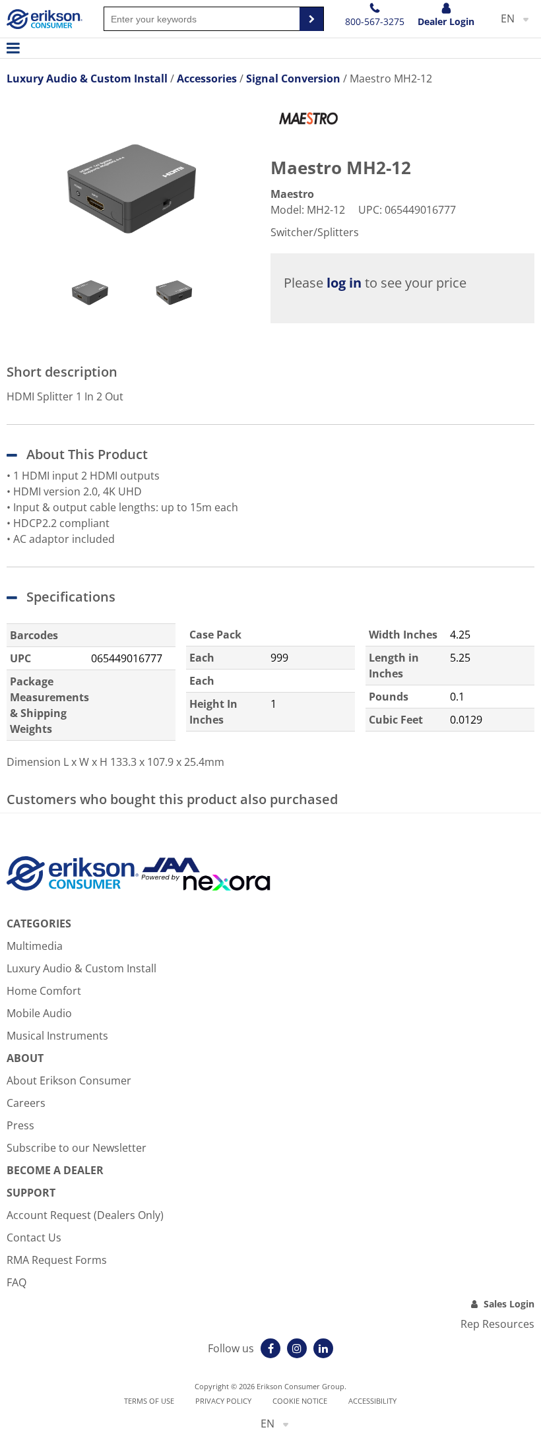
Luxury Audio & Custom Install (81, 968)
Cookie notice (299, 1401)
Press (20, 1125)
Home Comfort (44, 991)
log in (344, 283)
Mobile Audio (39, 1013)
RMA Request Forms (57, 1260)
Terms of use (149, 1401)
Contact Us (34, 1237)
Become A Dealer (55, 1170)
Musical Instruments (57, 1035)
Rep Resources (497, 1324)
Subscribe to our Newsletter (76, 1148)
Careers (26, 1103)
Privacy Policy (223, 1401)
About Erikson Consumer (69, 1080)
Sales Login (509, 1304)
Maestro (292, 194)
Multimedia (35, 946)
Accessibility (372, 1401)
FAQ (16, 1282)
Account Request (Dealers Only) (85, 1215)
